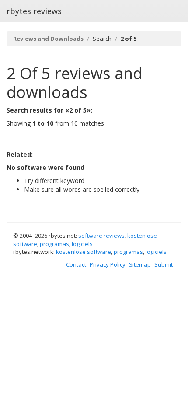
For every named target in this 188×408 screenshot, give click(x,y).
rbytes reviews (34, 11)
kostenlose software (83, 252)
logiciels (82, 244)
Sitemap (140, 264)
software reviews (101, 235)
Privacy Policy (107, 264)
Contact (76, 264)
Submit (163, 264)
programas (54, 244)
